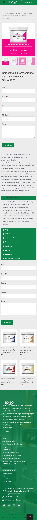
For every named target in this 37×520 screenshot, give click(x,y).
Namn (4, 87)
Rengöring (8, 246)
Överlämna (8, 145)
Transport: (8, 254)
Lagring (7, 250)
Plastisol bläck (10, 13)
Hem (3, 13)
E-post (5, 97)
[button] (4, 3)
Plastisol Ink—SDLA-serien (23, 13)
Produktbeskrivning (11, 197)
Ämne (4, 124)
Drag (6, 230)
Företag (5, 115)
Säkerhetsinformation (12, 258)
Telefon (4, 106)
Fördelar (7, 234)
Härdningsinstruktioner (13, 242)
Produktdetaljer (10, 238)
